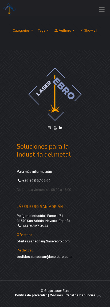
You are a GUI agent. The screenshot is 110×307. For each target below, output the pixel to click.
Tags (41, 30)
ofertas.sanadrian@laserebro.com (43, 241)
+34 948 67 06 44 (36, 180)
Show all (90, 30)
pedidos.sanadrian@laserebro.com (44, 257)
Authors (65, 30)
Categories (21, 30)
